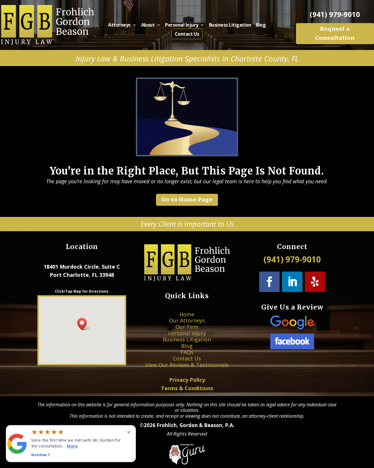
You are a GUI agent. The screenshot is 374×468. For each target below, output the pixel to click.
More (72, 445)
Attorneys (119, 25)
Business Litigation (230, 25)
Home (186, 314)
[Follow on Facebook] (269, 282)
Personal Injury (181, 25)
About (148, 25)
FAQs (187, 351)
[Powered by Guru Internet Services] (187, 463)
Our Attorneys (187, 320)
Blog (261, 25)
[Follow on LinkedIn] (292, 282)
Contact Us (187, 34)
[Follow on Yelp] (315, 282)
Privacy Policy (187, 379)
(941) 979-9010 (335, 14)
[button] (84, 324)
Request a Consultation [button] (335, 33)
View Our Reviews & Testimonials (187, 364)
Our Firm (187, 326)
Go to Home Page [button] (187, 199)
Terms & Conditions (187, 388)
